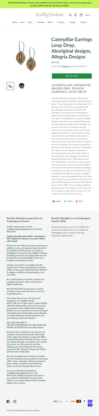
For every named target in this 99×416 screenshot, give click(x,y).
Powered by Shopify (32, 410)
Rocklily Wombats (19, 410)
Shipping (65, 66)
